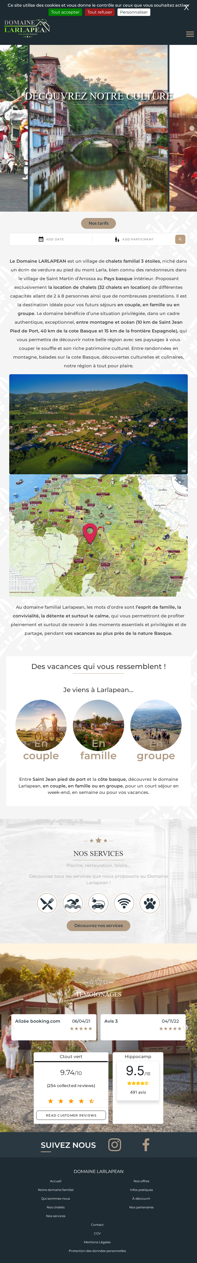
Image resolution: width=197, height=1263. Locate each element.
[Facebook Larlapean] (146, 1144)
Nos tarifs (99, 223)
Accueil (55, 1181)
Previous (5, 128)
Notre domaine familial (55, 1190)
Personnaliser (134, 12)
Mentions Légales (97, 1242)
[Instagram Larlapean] (115, 1144)
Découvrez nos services (98, 925)
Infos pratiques (141, 1190)
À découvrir (141, 1198)
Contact (97, 1225)
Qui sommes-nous (55, 1198)
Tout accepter (65, 12)
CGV (97, 1233)
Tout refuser (99, 12)
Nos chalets (56, 1207)
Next (191, 128)
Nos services (55, 1216)
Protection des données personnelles (97, 1251)
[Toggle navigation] (190, 34)
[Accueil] (27, 28)
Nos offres (141, 1181)
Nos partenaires (141, 1207)
